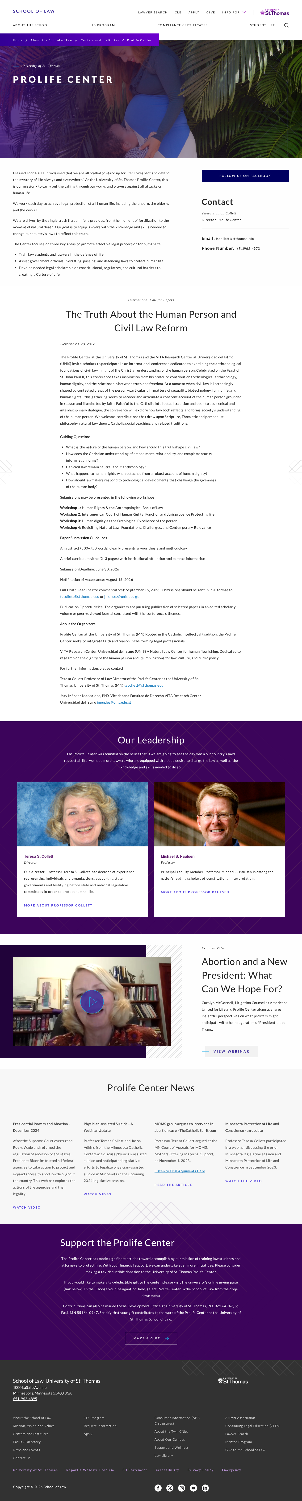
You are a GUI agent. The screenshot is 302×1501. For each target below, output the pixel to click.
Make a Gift (148, 1338)
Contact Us (22, 1458)
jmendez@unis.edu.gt (121, 596)
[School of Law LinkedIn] (205, 1488)
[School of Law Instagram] (181, 1488)
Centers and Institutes (100, 40)
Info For (231, 12)
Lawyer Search (153, 12)
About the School (31, 25)
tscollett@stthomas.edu (235, 239)
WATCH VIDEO (27, 1207)
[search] (286, 25)
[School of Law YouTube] (193, 1488)
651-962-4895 (25, 1398)
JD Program (103, 25)
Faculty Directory (27, 1442)
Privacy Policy (201, 1470)
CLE (178, 12)
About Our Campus (170, 1439)
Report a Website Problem (90, 1470)
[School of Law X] (169, 1488)
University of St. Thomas (35, 1470)
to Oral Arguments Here (185, 1171)
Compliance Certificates (183, 25)
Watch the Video (243, 1181)
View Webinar (232, 1051)
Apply (194, 12)
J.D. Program (94, 1418)
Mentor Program (238, 1442)
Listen (160, 1171)
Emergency (231, 1470)
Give (210, 12)
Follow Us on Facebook (245, 176)
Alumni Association (240, 1418)
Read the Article (173, 1185)
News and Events (26, 1450)
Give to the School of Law (245, 1450)
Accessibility (167, 1470)
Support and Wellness (172, 1447)
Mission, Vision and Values (34, 1426)
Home (18, 40)
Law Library (164, 1455)
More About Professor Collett (58, 905)
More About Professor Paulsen (195, 892)
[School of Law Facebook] (158, 1488)
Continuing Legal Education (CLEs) (252, 1426)
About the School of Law (52, 40)
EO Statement (134, 1470)
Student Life (262, 25)
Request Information (100, 1426)
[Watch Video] (92, 1001)
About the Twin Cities (172, 1431)
